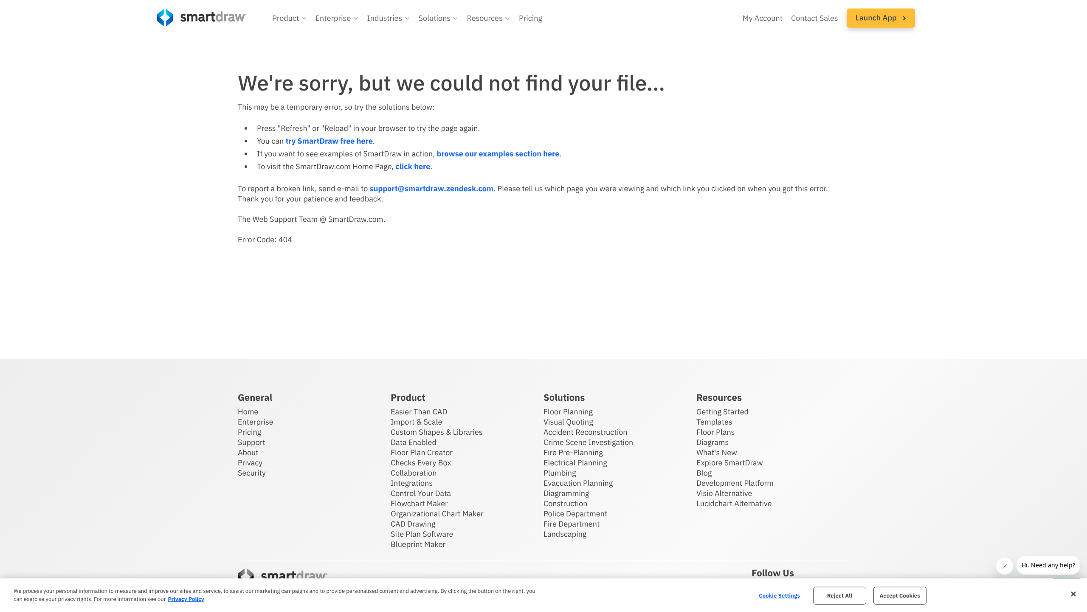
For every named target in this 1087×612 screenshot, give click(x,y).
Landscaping (565, 534)
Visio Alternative (724, 493)
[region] (543, 595)
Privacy (250, 463)
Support (251, 442)
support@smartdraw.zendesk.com (431, 188)
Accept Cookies (900, 595)
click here (412, 166)
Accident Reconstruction (586, 432)
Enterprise (255, 422)
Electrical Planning (575, 463)
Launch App (877, 18)
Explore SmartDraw (729, 463)
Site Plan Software (422, 534)
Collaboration (413, 473)
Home (248, 411)
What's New (716, 452)
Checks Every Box (421, 463)
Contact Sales (814, 18)
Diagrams (712, 442)
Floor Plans (715, 432)
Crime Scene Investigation (588, 442)
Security (252, 473)
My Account (763, 18)
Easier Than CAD (419, 411)
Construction (565, 503)
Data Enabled (413, 442)
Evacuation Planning (578, 483)
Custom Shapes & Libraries (437, 432)
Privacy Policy (186, 599)
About (248, 452)
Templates (714, 422)
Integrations (412, 483)
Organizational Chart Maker (437, 513)
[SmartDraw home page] (202, 17)
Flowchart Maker (419, 503)
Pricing (530, 18)
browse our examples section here (497, 154)
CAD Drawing (413, 524)
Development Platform (735, 483)
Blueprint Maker (418, 544)
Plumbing (560, 473)
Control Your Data (421, 493)
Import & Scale (416, 422)
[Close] (1073, 594)
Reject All (840, 595)
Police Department (575, 513)
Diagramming (566, 493)
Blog (704, 473)
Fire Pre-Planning (573, 452)
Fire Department (572, 524)
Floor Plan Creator (422, 452)
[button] (289, 18)
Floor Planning (568, 411)
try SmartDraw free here (328, 141)
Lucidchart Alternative (734, 503)
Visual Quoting (568, 422)
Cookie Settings (779, 595)
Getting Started (722, 411)
